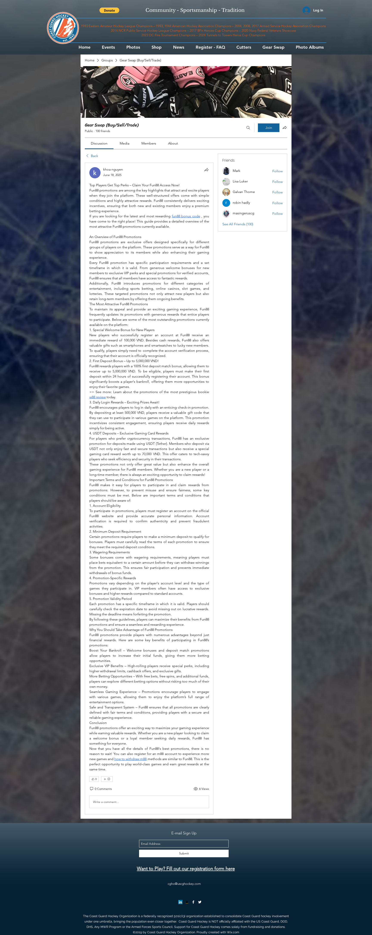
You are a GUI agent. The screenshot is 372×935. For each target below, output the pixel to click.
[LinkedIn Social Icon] (180, 902)
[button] (109, 10)
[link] (99, 143)
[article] (149, 488)
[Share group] (284, 127)
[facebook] (193, 902)
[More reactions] (107, 779)
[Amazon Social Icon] (187, 902)
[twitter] (200, 902)
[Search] (248, 127)
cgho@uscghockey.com (184, 884)
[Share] (206, 169)
